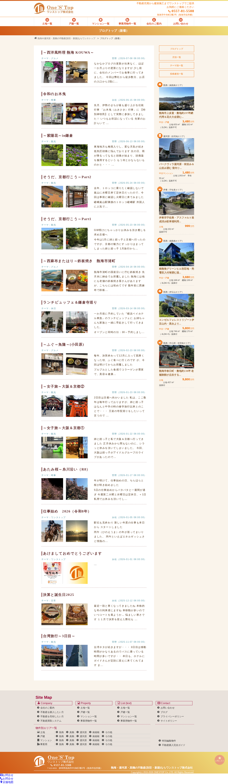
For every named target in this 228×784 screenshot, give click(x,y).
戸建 (42, 736)
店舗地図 (8, 782)
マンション (46, 740)
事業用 (43, 744)
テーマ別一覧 (176, 65)
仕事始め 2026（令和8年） (67, 511)
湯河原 (83, 732)
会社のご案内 (47, 707)
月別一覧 (176, 57)
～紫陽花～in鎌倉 (58, 136)
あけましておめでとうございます (72, 553)
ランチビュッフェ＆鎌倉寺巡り (70, 302)
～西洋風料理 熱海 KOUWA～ (68, 52)
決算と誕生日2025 (58, 595)
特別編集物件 (169, 740)
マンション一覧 (88, 716)
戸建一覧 (85, 712)
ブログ (164, 712)
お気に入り (219, 761)
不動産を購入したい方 (52, 712)
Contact (165, 703)
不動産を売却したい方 (52, 716)
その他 (108, 732)
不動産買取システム (50, 720)
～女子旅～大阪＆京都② (64, 386)
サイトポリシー (169, 720)
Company (46, 703)
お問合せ (8, 775)
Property (85, 703)
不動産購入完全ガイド (173, 745)
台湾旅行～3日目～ (59, 636)
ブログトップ (176, 49)
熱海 (61, 732)
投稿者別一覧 (176, 74)
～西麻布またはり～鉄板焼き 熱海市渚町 (79, 261)
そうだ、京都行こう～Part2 (67, 177)
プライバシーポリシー (172, 716)
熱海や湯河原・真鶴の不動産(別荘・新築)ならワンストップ (66, 38)
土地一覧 (85, 707)
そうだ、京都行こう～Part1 (67, 219)
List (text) (126, 703)
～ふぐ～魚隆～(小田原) (63, 344)
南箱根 (95, 732)
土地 (42, 732)
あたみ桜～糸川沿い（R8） (66, 469)
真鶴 (71, 732)
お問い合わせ (168, 707)
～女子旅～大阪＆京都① (64, 428)
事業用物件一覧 (88, 720)
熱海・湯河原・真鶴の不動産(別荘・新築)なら (152, 767)
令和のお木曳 (54, 94)
